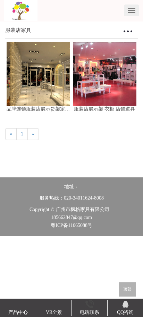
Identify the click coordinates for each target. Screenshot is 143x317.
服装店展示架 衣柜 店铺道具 (104, 109)
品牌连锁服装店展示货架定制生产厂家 (48, 109)
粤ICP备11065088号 (71, 225)
